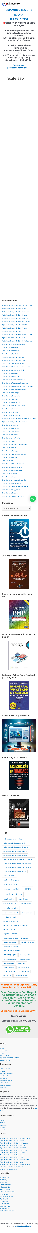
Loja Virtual (4, 1076)
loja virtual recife (16, 180)
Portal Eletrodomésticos (8, 1211)
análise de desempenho (11, 880)
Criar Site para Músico (9, 457)
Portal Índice (4, 1208)
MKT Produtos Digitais (7, 1192)
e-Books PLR (4, 1177)
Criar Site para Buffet (9, 441)
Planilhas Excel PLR (6, 1196)
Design (2, 1071)
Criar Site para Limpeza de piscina (13, 370)
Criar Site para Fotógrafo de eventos (14, 444)
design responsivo (10, 917)
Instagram (3, 1125)
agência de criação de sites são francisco (17, 867)
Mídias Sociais (5, 1083)
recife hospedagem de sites (16, 239)
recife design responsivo (18, 228)
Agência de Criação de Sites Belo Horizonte (17, 334)
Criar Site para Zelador (10, 409)
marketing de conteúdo (11, 946)
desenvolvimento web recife (11, 175)
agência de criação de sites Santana (15, 855)
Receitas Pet (4, 1194)
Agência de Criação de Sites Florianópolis (16, 312)
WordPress (3, 1088)
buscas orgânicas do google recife (13, 166)
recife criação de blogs (24, 206)
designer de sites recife (15, 178)
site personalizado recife (15, 296)
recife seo (28, 254)
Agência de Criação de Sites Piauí (13, 360)
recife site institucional (18, 266)
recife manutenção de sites (16, 242)
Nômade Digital (5, 1187)
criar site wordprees (13, 894)
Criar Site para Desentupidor (11, 373)
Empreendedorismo (6, 1073)
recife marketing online (10, 249)
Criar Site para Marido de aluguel (13, 363)
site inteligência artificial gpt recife (18, 287)
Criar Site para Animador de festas (14, 454)
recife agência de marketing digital (22, 190)
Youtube (3, 1130)
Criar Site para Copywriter (11, 490)
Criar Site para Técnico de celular (13, 344)
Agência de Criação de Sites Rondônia (15, 318)
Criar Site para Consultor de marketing (15, 486)
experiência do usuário (11, 934)
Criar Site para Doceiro (10, 435)
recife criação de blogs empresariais (14, 209)
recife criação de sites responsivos (23, 220)
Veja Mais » (8, 157)
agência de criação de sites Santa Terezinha (18, 859)
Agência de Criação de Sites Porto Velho (16, 321)
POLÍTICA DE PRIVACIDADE (9, 1058)
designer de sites (27, 913)
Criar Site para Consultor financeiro (14, 480)
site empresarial (8, 967)
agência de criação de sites (12, 839)
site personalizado (9, 971)
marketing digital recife (18, 182)
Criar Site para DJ (8, 461)
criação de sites (11, 908)
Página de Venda (5, 1085)
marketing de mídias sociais (12, 950)
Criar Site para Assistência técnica (14, 380)
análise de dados (9, 876)
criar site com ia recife (18, 171)
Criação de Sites (7, 129)
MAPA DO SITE (5, 1060)
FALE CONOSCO (5, 1055)
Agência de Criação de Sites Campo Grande (17, 305)
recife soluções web (27, 275)
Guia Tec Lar (4, 1204)
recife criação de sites (14, 216)
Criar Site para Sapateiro (10, 350)
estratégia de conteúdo (11, 921)
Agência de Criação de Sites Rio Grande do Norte (19, 418)
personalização (25, 959)
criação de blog (8, 899)
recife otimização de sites (15, 254)
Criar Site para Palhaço (10, 451)
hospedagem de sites (10, 938)
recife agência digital (26, 194)
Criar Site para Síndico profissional (13, 405)
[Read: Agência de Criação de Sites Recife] (19, 109)
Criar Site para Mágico (9, 447)
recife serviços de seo (15, 263)
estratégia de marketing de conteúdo (15, 925)
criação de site (26, 903)
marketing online (25, 955)
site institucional (23, 967)
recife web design (8, 277)
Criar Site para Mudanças (10, 393)
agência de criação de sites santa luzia (16, 851)
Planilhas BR (4, 1199)
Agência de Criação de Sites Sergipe (14, 315)
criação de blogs (23, 899)
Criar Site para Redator (10, 493)
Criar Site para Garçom (10, 425)
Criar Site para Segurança (11, 415)
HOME (2, 1048)
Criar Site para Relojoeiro (10, 347)
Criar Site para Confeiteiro (11, 438)
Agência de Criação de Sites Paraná (14, 328)
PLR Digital (3, 1180)
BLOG (2, 1053)
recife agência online (9, 197)
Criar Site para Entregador (11, 396)
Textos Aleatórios (6, 1189)
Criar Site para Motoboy (10, 399)
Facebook (3, 1120)
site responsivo (24, 971)
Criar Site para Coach (9, 477)
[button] (33, 499)
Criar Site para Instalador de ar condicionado (17, 386)
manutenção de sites (10, 942)
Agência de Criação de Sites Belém (14, 308)
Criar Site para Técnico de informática (15, 383)
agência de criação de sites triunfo (14, 871)
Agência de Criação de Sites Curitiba (14, 325)
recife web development (23, 277)
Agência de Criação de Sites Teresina (15, 422)
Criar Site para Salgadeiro (11, 431)
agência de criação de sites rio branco (15, 847)
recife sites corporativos (20, 268)
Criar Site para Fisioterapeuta (12, 470)
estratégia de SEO (9, 929)
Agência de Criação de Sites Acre (13, 338)
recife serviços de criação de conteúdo (15, 256)
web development (21, 976)
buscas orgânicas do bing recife (20, 163)
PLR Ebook (3, 1182)
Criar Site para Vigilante (10, 412)
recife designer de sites (20, 230)
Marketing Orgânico (6, 1080)
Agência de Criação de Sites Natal (13, 357)
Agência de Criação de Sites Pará (13, 331)
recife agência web (23, 197)
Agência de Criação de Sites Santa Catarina (17, 341)
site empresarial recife (14, 284)
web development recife (15, 299)
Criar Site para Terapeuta (10, 473)
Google (2, 1127)
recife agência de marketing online (14, 192)
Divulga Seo (4, 1201)
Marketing (3, 1078)
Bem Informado (5, 1206)
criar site (27, 889)
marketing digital (10, 955)
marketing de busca (27, 942)
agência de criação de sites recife (13, 161)
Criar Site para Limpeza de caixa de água (16, 367)
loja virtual (24, 938)
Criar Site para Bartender (10, 428)
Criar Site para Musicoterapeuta (13, 464)
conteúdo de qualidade (11, 889)
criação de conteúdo (10, 903)
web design (7, 976)
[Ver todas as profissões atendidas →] (19, 66)
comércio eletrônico (10, 884)
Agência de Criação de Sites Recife (15, 124)
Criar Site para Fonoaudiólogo (12, 467)
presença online (8, 963)
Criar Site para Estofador (10, 354)
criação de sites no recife (19, 168)
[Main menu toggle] (34, 4)
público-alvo (22, 963)
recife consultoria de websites (19, 201)
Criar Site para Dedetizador (11, 376)
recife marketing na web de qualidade (20, 247)
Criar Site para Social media (11, 483)
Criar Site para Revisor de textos (13, 496)
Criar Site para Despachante (11, 402)
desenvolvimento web (10, 913)
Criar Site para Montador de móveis (14, 389)
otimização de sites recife (22, 185)
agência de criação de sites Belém (14, 843)
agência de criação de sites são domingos (17, 863)
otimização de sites (9, 959)
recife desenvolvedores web (11, 223)
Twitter (2, 1123)
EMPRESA (3, 1051)
